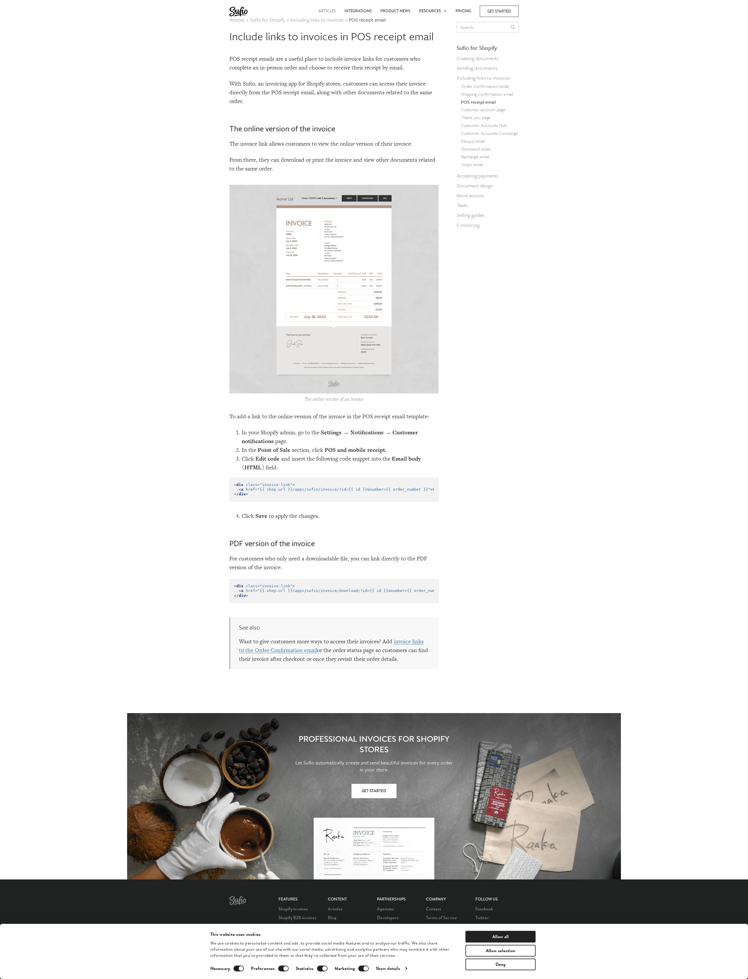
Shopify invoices (293, 909)
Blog (332, 917)
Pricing (463, 10)
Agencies (385, 909)
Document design (475, 185)
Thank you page (476, 117)
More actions (470, 195)
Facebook (484, 909)
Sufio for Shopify (477, 48)
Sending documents (477, 68)
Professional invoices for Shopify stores (374, 744)
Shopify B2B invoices (297, 917)
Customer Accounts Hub (484, 125)
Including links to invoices (483, 77)
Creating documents (478, 58)
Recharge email (475, 157)
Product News (395, 10)
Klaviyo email (473, 141)
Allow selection (500, 950)
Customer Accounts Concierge (489, 133)
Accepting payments (477, 175)
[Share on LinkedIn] (535, 64)
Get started (499, 11)
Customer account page (483, 110)
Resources (431, 10)
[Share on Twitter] (535, 52)
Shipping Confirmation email (487, 94)
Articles (327, 10)
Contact (433, 909)
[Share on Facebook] (535, 39)
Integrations (358, 10)
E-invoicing (468, 225)
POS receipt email (478, 102)
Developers (388, 917)
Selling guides (470, 215)
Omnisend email (476, 149)
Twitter (482, 917)
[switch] (283, 968)
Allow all (500, 936)
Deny (500, 964)
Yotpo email (472, 164)
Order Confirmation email (485, 86)
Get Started (374, 790)
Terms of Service (441, 917)
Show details (388, 968)
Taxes (462, 205)
